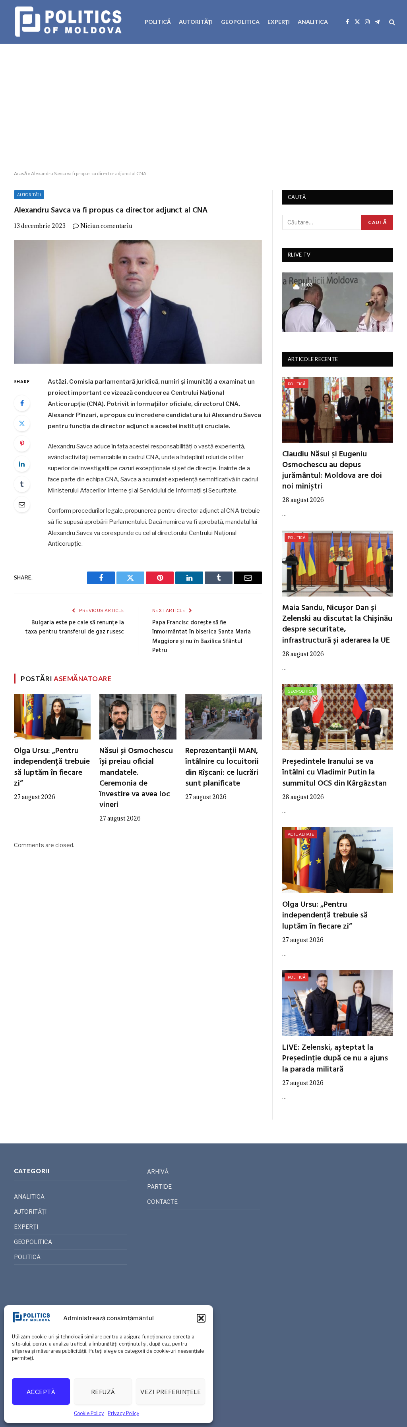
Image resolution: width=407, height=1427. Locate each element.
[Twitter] (22, 423)
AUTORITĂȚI (196, 21)
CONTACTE (162, 1201)
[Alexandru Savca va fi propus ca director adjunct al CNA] (138, 302)
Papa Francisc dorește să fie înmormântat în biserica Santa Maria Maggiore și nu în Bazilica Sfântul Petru (201, 637)
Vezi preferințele (170, 1391)
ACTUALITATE (301, 834)
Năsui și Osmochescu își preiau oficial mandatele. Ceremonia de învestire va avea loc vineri (136, 778)
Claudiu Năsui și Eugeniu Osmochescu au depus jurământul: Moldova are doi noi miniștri (332, 470)
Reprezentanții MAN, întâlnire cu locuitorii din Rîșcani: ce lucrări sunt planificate (222, 767)
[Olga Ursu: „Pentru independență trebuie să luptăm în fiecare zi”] (52, 717)
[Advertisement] (203, 107)
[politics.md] (69, 22)
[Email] (22, 504)
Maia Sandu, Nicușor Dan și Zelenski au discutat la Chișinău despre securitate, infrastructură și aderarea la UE (337, 624)
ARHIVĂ (158, 1171)
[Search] (391, 22)
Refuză (103, 1391)
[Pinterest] (22, 444)
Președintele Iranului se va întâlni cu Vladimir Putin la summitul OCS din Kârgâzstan (334, 773)
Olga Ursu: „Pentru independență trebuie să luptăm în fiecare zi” (52, 767)
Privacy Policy (123, 1413)
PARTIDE (159, 1186)
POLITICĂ (158, 21)
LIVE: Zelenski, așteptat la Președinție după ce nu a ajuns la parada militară (335, 1059)
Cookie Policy (89, 1413)
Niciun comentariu (106, 226)
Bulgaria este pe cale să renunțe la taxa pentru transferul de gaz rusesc (74, 627)
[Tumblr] (22, 484)
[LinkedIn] (22, 464)
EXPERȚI (278, 21)
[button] (201, 1318)
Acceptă (41, 1391)
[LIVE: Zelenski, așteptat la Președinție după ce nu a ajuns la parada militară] (337, 1003)
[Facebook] (22, 403)
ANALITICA (313, 21)
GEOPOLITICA (240, 21)
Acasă (20, 173)
